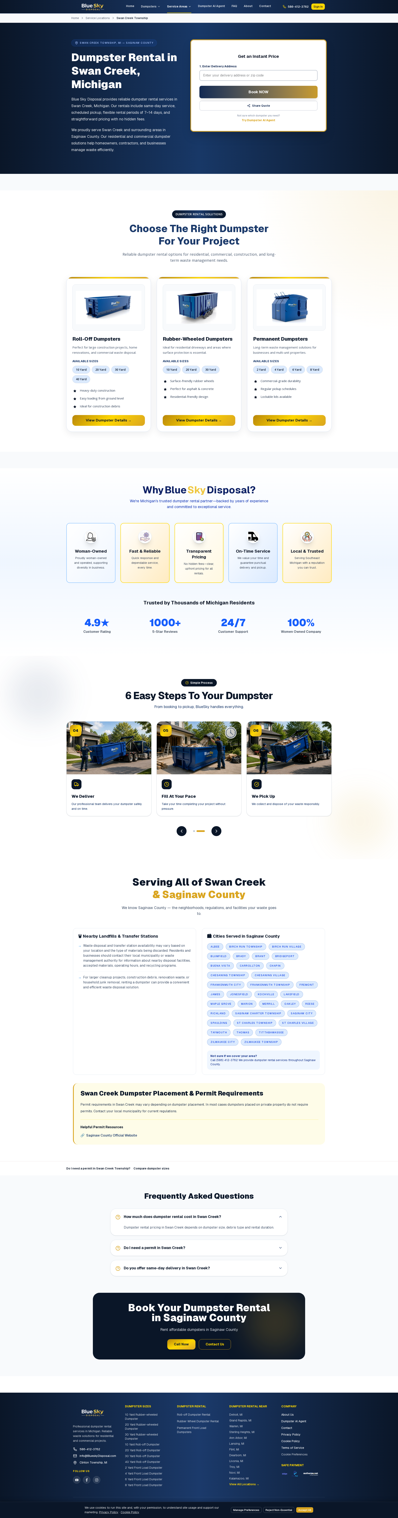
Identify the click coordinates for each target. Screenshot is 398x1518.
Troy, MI (234, 1467)
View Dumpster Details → (108, 420)
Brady (241, 956)
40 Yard (81, 379)
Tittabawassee (271, 1032)
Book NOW (258, 92)
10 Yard (81, 370)
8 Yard (314, 370)
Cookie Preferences (294, 1454)
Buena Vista (220, 965)
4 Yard (279, 370)
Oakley (290, 1004)
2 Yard (261, 370)
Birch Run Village (287, 946)
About (248, 6)
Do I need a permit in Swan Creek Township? (98, 1168)
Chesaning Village (270, 975)
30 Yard (120, 370)
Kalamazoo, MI (239, 1478)
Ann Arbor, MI (238, 1438)
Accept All (304, 1510)
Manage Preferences (246, 1510)
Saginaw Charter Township (258, 1013)
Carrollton (250, 965)
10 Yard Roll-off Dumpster (142, 1444)
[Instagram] (96, 1480)
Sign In (318, 6)
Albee (215, 946)
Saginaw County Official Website (108, 1135)
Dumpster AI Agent (211, 6)
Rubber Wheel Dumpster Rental (198, 1421)
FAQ (234, 6)
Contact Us (215, 1344)
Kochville (266, 994)
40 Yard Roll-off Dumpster (142, 1462)
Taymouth (219, 1032)
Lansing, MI (236, 1443)
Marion (247, 1004)
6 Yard (296, 370)
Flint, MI (234, 1449)
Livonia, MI (236, 1461)
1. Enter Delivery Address (218, 66)
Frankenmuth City (226, 985)
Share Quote (261, 106)
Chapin (275, 965)
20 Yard (100, 370)
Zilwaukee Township (261, 1042)
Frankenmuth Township (270, 985)
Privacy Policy (291, 1434)
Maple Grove (221, 1004)
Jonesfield (239, 994)
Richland (218, 1013)
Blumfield (219, 956)
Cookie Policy (290, 1441)
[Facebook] (86, 1480)
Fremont (307, 985)
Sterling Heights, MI (242, 1432)
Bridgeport (285, 956)
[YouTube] (76, 1480)
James (216, 994)
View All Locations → (244, 1484)
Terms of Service (292, 1448)
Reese (310, 1004)
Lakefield (292, 994)
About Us (287, 1414)
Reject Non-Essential (279, 1510)
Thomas (243, 1032)
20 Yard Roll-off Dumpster (142, 1450)
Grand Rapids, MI (240, 1420)
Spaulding (219, 1023)
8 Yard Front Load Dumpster (143, 1485)
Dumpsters (149, 6)
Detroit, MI (236, 1414)
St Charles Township (255, 1023)
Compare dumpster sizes (151, 1168)
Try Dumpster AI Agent (258, 120)
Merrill (268, 1004)
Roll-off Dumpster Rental (193, 1414)
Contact (265, 6)
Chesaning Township (228, 975)
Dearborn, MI (237, 1455)
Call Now (181, 1344)
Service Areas (177, 6)
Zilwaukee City (223, 1042)
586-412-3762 (90, 1449)
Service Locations (98, 18)
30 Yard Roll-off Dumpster (142, 1456)
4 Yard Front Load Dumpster (143, 1473)
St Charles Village (298, 1023)
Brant (260, 956)
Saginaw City (302, 1013)
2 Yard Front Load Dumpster (143, 1468)
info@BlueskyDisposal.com (98, 1456)
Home (130, 6)
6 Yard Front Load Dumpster (143, 1479)
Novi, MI (234, 1472)
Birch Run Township (246, 946)
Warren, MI (236, 1426)
